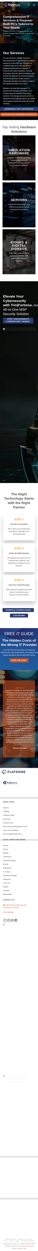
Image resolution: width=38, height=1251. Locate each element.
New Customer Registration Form (15, 799)
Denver (5, 837)
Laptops (17, 1214)
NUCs (6, 1214)
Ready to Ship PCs (11, 1212)
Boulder (6, 826)
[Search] (28, 5)
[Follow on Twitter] (12, 893)
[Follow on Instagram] (8, 893)
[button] (34, 4)
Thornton (6, 864)
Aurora (5, 822)
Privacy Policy (8, 796)
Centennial (7, 830)
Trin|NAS (20, 1212)
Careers (6, 781)
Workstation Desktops (27, 1214)
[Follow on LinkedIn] (16, 893)
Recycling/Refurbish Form (12, 807)
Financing (6, 792)
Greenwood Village (10, 848)
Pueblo (5, 860)
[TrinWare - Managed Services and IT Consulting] (14, 5)
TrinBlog (6, 784)
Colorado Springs (9, 833)
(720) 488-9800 (8, 885)
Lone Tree (6, 856)
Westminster (7, 867)
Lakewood (7, 852)
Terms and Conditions (11, 803)
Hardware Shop (8, 788)
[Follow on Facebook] (5, 893)
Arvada (5, 818)
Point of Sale (29, 1212)
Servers (11, 1214)
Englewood (7, 841)
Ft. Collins (6, 845)
